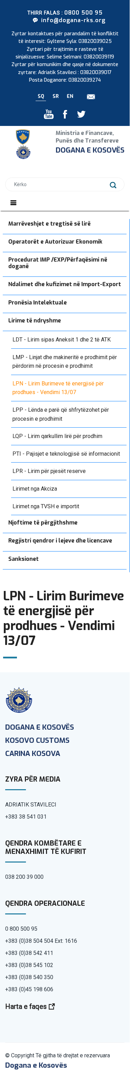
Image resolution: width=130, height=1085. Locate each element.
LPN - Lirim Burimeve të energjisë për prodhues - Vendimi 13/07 (58, 388)
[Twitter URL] (78, 116)
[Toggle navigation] (13, 203)
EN (70, 96)
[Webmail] (88, 96)
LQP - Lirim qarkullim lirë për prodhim (57, 436)
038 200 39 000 (24, 877)
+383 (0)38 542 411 (29, 953)
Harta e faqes (26, 1006)
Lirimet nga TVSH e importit (45, 506)
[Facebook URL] (63, 116)
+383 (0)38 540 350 (29, 977)
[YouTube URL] (49, 116)
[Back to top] (100, 1054)
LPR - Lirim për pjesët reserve (49, 471)
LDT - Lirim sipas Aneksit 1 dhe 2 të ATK (61, 339)
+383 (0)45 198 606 (29, 989)
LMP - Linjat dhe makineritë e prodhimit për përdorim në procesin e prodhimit (64, 362)
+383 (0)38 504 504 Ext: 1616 (41, 941)
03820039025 (95, 41)
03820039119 (99, 57)
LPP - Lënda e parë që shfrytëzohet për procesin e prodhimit (60, 414)
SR (56, 96)
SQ (41, 96)
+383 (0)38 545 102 (29, 965)
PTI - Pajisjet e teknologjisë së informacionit (66, 453)
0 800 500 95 (21, 929)
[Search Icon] (113, 185)
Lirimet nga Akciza (34, 488)
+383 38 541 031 (26, 816)
